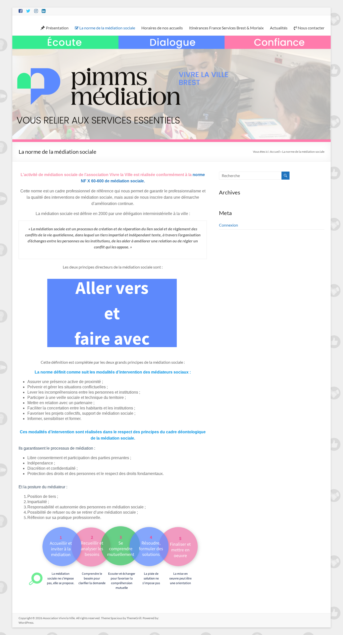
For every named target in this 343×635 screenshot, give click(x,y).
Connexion (228, 225)
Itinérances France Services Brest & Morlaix (226, 27)
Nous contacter (311, 27)
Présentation (57, 27)
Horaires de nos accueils (162, 27)
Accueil (275, 151)
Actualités (279, 27)
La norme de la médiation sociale (107, 27)
